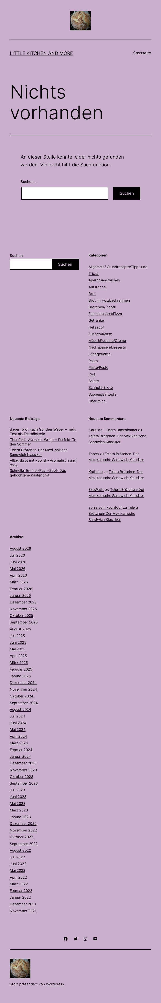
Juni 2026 (18, 562)
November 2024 (23, 689)
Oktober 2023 (21, 777)
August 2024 (20, 709)
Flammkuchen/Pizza (105, 314)
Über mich (97, 401)
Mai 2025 (17, 649)
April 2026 (18, 575)
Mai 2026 (17, 569)
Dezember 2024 (23, 683)
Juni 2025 (18, 642)
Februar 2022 (21, 891)
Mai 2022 (17, 870)
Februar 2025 (21, 669)
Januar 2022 (20, 897)
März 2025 (19, 663)
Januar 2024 (20, 756)
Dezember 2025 (23, 602)
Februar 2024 (21, 750)
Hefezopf (96, 327)
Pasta (93, 361)
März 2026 (19, 582)
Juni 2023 (18, 797)
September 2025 (24, 622)
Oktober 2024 (21, 696)
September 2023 (24, 783)
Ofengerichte (100, 354)
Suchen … (29, 182)
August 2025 (20, 629)
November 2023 (23, 770)
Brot (92, 294)
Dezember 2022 (23, 823)
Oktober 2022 (21, 837)
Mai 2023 (17, 803)
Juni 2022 (18, 864)
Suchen (16, 256)
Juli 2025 (17, 636)
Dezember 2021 (23, 904)
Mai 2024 (18, 729)
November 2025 (23, 609)
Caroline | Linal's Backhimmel (113, 430)
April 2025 (18, 656)
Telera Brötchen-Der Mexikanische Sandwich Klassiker (39, 452)
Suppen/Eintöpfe (102, 394)
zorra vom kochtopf (105, 507)
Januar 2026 (20, 595)
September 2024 (24, 703)
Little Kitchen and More (41, 53)
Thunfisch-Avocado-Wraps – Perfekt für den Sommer (43, 442)
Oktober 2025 (21, 615)
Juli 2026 (17, 555)
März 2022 (19, 884)
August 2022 (20, 850)
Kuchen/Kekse (100, 334)
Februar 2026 (21, 589)
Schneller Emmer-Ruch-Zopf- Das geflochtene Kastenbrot (38, 472)
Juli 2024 (17, 716)
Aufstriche (97, 287)
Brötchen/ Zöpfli (102, 307)
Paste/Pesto (98, 367)
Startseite (142, 53)
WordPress (55, 984)
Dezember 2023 (23, 763)
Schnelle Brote (101, 387)
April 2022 (18, 877)
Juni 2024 (18, 723)
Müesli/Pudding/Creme (107, 341)
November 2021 (23, 911)
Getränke (96, 320)
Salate (94, 381)
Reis (92, 374)
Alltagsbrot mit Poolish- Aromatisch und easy (43, 462)
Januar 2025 (20, 676)
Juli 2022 (17, 857)
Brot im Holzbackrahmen (109, 300)
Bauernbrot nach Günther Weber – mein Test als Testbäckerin (43, 431)
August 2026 (20, 548)
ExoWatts (96, 489)
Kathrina (96, 472)
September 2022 (24, 844)
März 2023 (19, 810)
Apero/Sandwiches (104, 280)
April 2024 (18, 736)
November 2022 (23, 830)
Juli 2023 (17, 790)
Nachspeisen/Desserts (107, 347)
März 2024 (19, 743)
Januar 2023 (20, 817)
